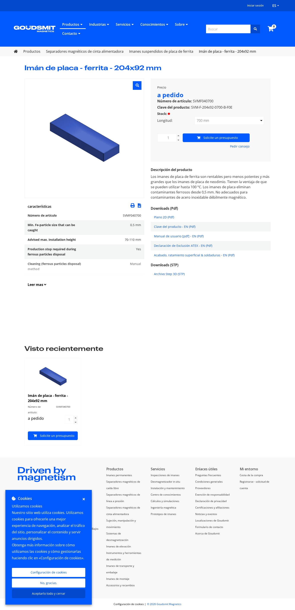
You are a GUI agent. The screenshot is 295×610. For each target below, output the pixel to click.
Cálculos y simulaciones (165, 501)
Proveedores (203, 488)
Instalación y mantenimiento (168, 488)
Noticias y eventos (206, 514)
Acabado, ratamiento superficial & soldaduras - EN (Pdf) (194, 255)
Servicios (123, 24)
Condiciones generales (209, 481)
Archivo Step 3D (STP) (169, 274)
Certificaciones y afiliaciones (212, 507)
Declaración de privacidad (211, 501)
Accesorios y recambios (120, 585)
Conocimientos (152, 24)
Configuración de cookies (49, 572)
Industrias (97, 24)
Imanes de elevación (118, 546)
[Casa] (35, 28)
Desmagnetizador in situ (165, 481)
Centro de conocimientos (166, 494)
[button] (139, 205)
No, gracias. (48, 583)
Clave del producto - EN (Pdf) (174, 227)
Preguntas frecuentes (208, 475)
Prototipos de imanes (163, 514)
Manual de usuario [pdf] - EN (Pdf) (179, 236)
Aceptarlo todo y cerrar (48, 593)
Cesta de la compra (251, 475)
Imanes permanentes (119, 475)
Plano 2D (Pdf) (164, 217)
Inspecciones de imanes (165, 475)
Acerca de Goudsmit (207, 533)
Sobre (180, 24)
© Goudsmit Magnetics (164, 604)
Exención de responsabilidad (212, 494)
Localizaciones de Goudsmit (212, 520)
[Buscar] (255, 29)
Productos (70, 24)
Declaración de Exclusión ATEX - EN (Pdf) (183, 246)
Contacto (69, 33)
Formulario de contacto (209, 527)
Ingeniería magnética (163, 507)
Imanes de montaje (117, 579)
